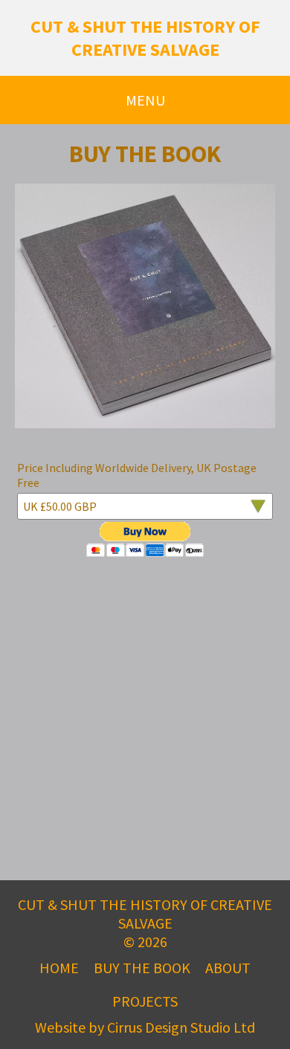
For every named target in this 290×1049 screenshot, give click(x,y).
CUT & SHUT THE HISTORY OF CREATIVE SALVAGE (145, 38)
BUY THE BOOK (142, 967)
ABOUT (228, 967)
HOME (59, 967)
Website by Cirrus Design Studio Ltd (145, 1027)
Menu (145, 100)
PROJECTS (145, 1001)
